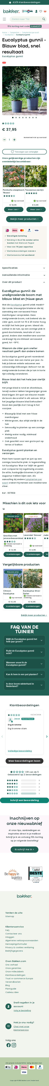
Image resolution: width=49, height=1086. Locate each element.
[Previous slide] (2, 736)
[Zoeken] (44, 19)
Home (4, 32)
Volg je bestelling (22, 1010)
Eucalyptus (9, 35)
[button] (3, 19)
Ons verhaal (11, 964)
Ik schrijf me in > (24, 849)
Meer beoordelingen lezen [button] (24, 760)
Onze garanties (13, 968)
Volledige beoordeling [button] (20, 751)
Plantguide (10, 988)
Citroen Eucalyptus (8, 592)
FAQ (7, 930)
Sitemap (9, 916)
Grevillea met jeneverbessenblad (13, 537)
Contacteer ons (13, 933)
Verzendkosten (13, 982)
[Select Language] (29, 12)
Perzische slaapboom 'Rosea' (13, 191)
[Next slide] (47, 736)
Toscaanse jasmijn (34, 190)
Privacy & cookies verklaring (19, 947)
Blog (7, 985)
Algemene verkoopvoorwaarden (21, 940)
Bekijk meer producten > (24, 219)
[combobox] (28, 19)
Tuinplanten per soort (30, 32)
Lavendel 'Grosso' (32, 535)
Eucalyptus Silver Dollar (31, 592)
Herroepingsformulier (16, 944)
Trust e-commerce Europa (19, 978)
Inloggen (9, 937)
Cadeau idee (12, 992)
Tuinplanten (14, 32)
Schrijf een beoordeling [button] (24, 800)
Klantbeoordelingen (15, 975)
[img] (14, 715)
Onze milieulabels (14, 971)
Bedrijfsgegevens (14, 951)
